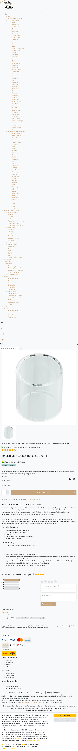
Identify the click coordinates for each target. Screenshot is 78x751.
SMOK (14, 185)
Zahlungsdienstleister (32, 744)
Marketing (8, 746)
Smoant (14, 182)
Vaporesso (15, 197)
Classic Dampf (16, 35)
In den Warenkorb (43, 492)
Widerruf (23, 693)
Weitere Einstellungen (9, 748)
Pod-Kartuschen (13, 300)
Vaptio (14, 199)
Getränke (11, 240)
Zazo (13, 129)
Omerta (14, 93)
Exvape (14, 150)
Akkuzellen (11, 281)
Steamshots (16, 110)
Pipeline (14, 180)
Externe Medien (21, 746)
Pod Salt (15, 95)
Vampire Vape (16, 125)
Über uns (8, 660)
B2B (7, 666)
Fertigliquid (11, 219)
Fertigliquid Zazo (13, 227)
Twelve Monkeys (17, 121)
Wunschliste (7, 485)
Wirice (14, 204)
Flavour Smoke (17, 69)
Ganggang (15, 71)
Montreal (15, 86)
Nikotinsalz (11, 229)
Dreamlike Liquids (18, 59)
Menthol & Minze (13, 244)
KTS (13, 80)
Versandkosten (35, 499)
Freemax (15, 153)
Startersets (7, 259)
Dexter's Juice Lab (18, 48)
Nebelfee (15, 91)
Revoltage (15, 97)
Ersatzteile (11, 285)
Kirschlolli (15, 78)
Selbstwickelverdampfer (15, 270)
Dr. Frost (15, 54)
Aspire (14, 140)
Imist (13, 161)
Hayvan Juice (16, 74)
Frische (10, 234)
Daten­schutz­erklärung (33, 740)
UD (13, 189)
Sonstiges (11, 304)
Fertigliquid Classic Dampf (16, 221)
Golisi (14, 157)
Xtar (13, 206)
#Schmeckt (15, 20)
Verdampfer (8, 263)
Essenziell (8, 744)
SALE (6, 308)
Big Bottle (15, 29)
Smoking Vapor (17, 187)
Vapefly (14, 195)
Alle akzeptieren (65, 715)
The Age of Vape (17, 116)
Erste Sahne (16, 63)
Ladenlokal (9, 662)
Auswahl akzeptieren (65, 720)
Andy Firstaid (16, 135)
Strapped (15, 112)
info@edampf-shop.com (13, 688)
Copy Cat (15, 39)
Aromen (10, 214)
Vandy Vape (16, 193)
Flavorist (15, 65)
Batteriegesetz (31, 693)
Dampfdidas (16, 42)
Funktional (34, 746)
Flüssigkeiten (12, 317)
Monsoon (15, 84)
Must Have (15, 89)
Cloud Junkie (16, 37)
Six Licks (15, 108)
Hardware (11, 313)
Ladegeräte (12, 289)
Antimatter (15, 25)
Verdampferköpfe (13, 302)
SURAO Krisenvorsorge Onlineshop (31, 702)
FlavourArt (15, 67)
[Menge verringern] (7, 494)
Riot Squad (15, 99)
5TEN (14, 22)
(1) (15, 450)
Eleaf (13, 146)
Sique (14, 106)
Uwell (14, 191)
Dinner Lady (16, 50)
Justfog (14, 167)
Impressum (5, 693)
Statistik (18, 744)
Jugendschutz (10, 677)
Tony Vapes (16, 118)
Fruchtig (10, 236)
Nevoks (14, 174)
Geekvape (15, 155)
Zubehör (7, 276)
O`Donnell (15, 176)
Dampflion (15, 44)
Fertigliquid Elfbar (13, 223)
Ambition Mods (17, 133)
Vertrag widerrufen (53, 692)
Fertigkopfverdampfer (15, 268)
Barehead (15, 31)
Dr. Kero (14, 57)
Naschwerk (11, 246)
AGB (10, 693)
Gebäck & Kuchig (13, 238)
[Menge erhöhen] (7, 491)
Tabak (10, 253)
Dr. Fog (14, 52)
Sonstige (15, 208)
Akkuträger (7, 261)
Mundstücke (12, 291)
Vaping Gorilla (16, 127)
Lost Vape (15, 170)
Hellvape (15, 159)
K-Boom (14, 76)
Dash (14, 46)
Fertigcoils (11, 287)
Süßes (10, 251)
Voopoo (14, 202)
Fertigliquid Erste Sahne (16, 225)
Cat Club (15, 33)
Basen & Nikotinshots (15, 257)
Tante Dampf (16, 114)
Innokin (14, 163)
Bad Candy (15, 27)
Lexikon (8, 664)
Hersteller (7, 16)
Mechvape (15, 172)
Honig (10, 242)
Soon (5, 306)
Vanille (10, 255)
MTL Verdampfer (13, 272)
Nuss (9, 249)
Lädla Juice (16, 82)
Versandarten (10, 673)
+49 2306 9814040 (12, 686)
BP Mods (15, 144)
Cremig (10, 231)
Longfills (10, 217)
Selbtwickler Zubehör (15, 298)
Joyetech (15, 165)
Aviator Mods (16, 142)
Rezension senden (48, 604)
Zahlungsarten (10, 675)
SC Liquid (15, 103)
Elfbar (14, 61)
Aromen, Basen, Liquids (11, 210)
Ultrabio (14, 123)
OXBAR (14, 178)
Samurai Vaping (17, 101)
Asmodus (15, 138)
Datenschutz (16, 693)
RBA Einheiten (12, 293)
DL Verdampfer (13, 274)
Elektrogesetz (40, 693)
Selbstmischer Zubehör (15, 295)
